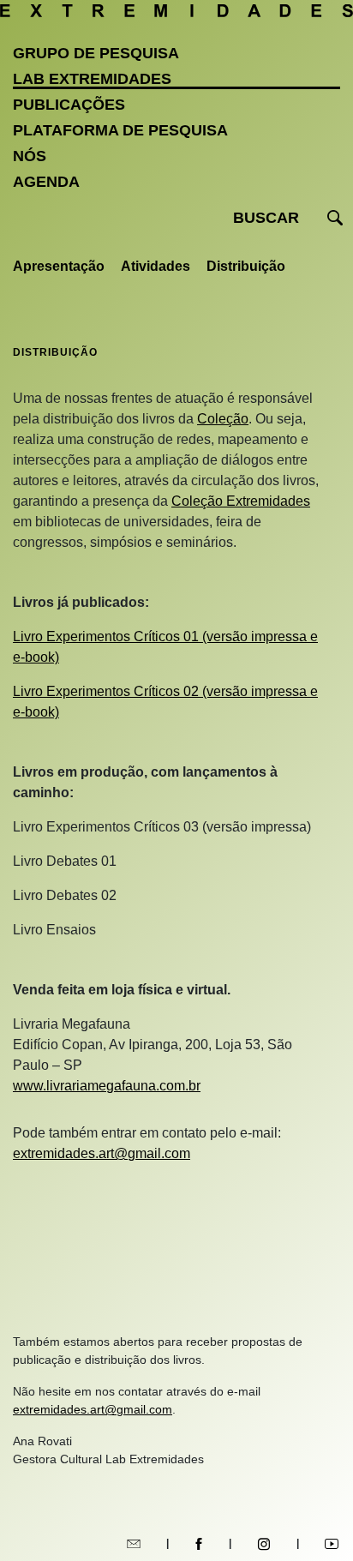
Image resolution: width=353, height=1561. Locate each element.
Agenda (46, 181)
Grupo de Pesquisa (96, 53)
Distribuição (245, 266)
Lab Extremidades (92, 78)
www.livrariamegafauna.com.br (106, 1085)
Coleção (222, 418)
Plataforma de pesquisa (120, 130)
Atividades (155, 266)
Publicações (69, 104)
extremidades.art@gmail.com (101, 1153)
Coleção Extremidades (240, 501)
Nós (29, 156)
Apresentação (59, 266)
